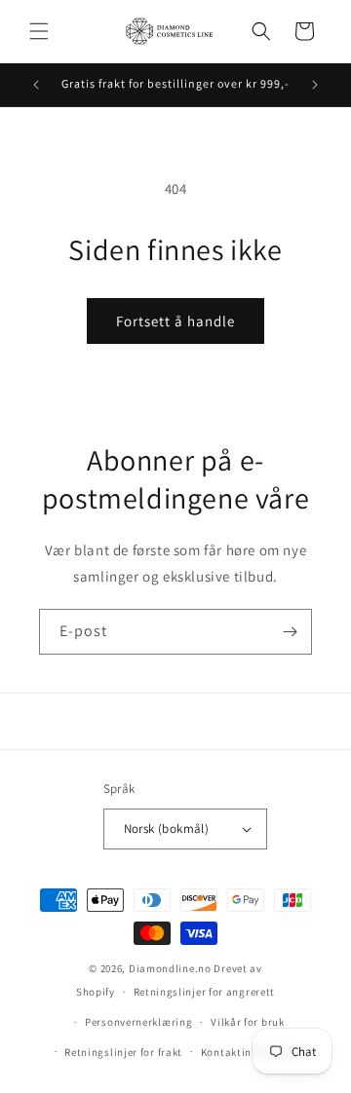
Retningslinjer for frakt (123, 1052)
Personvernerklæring (138, 1022)
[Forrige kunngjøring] (36, 84)
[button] (39, 31)
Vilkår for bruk (248, 1022)
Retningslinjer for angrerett (205, 992)
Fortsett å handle (175, 321)
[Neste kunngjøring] (314, 84)
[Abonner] (289, 632)
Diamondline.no (170, 968)
